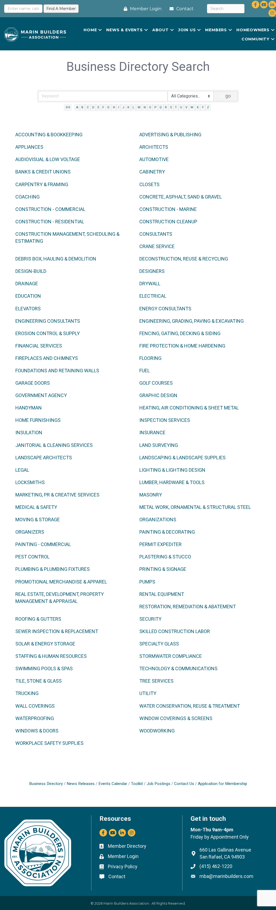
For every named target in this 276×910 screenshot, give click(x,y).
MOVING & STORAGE (37, 519)
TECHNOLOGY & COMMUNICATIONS (178, 668)
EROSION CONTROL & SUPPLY (47, 333)
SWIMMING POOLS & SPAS (44, 668)
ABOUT (160, 29)
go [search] (228, 96)
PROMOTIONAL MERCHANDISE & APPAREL (61, 582)
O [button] (150, 107)
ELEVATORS (28, 308)
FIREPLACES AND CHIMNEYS (46, 358)
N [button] (145, 107)
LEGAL (22, 470)
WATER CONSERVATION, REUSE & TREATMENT (189, 706)
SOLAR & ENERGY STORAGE (45, 644)
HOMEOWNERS (253, 29)
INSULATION (28, 432)
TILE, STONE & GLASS (38, 681)
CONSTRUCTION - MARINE (168, 209)
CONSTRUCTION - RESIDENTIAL (49, 221)
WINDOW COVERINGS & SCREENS (175, 718)
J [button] (123, 107)
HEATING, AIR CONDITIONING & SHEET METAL (189, 408)
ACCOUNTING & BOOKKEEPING (48, 134)
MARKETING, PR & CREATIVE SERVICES (57, 495)
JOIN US (187, 29)
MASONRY (150, 495)
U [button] (181, 107)
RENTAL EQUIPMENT (161, 594)
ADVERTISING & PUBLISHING (170, 134)
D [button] (93, 107)
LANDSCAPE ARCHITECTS (43, 457)
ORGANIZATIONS (157, 519)
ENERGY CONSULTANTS (165, 308)
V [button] (186, 107)
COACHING (27, 197)
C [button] (88, 107)
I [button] (118, 107)
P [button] (155, 107)
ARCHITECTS (153, 147)
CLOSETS (149, 184)
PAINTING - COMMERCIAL (43, 544)
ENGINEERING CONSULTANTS (47, 321)
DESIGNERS (152, 271)
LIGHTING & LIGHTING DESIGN (172, 470)
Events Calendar (112, 783)
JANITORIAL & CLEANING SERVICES (54, 445)
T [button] (176, 107)
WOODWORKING (157, 731)
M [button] (139, 107)
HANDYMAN (28, 408)
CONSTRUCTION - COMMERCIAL (50, 209)
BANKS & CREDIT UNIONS (43, 172)
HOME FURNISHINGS (38, 420)
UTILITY (147, 693)
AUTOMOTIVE (154, 159)
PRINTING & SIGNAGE (162, 569)
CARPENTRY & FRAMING (41, 184)
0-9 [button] (68, 107)
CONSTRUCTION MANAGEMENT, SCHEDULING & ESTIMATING (67, 237)
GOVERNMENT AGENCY (41, 395)
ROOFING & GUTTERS (38, 619)
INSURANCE (152, 432)
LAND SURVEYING (158, 445)
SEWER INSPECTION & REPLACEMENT (56, 631)
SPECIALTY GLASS (159, 644)
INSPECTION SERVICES (164, 420)
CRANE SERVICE (157, 246)
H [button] (114, 107)
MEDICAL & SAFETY (36, 507)
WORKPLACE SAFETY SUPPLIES (49, 743)
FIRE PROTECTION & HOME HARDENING (182, 346)
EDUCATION (28, 296)
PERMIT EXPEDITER (160, 544)
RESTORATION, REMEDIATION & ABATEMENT (187, 606)
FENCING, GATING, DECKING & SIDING (179, 333)
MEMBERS (216, 29)
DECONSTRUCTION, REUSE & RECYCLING (183, 259)
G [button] (108, 107)
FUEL (144, 370)
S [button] (171, 107)
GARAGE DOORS (32, 383)
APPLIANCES (29, 147)
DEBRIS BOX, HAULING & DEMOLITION (55, 259)
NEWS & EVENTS (124, 29)
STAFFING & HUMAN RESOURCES (51, 656)
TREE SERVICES (156, 681)
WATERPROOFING (34, 718)
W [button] (192, 107)
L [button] (133, 107)
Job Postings (158, 783)
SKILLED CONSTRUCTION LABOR (174, 631)
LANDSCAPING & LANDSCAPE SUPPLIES (182, 457)
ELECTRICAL (152, 296)
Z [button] (208, 107)
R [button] (166, 107)
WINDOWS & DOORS (36, 731)
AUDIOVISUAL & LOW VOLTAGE (47, 159)
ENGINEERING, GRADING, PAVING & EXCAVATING (191, 321)
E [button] (98, 107)
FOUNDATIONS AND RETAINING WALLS (57, 370)
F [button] (103, 107)
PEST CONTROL (32, 557)
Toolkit (137, 783)
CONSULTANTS (155, 234)
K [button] (128, 107)
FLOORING (150, 358)
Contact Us (184, 783)
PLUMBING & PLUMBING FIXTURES (52, 569)
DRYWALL (149, 283)
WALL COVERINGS (35, 706)
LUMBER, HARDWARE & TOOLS (172, 482)
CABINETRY (152, 172)
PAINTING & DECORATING (167, 532)
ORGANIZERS (29, 532)
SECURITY (150, 619)
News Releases (81, 783)
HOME (90, 29)
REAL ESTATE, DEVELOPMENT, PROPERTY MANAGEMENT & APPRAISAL (59, 597)
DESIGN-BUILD (30, 271)
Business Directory (46, 783)
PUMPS (147, 582)
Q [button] (161, 107)
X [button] (198, 107)
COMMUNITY (256, 39)
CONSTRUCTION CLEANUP (168, 221)
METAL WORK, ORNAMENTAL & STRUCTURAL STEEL (195, 507)
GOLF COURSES (156, 383)
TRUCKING (27, 693)
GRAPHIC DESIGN (158, 395)
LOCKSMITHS (30, 482)
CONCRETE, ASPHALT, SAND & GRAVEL (180, 197)
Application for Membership (222, 783)
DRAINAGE (26, 283)
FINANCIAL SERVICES (38, 346)
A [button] (77, 107)
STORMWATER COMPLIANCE (170, 656)
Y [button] (203, 107)
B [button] (82, 107)
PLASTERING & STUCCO (165, 557)
